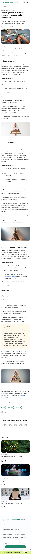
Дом (4, 407)
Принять (15, 546)
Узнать (25, 552)
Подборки (18, 407)
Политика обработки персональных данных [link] (14, 534)
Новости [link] (5, 527)
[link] (11, 2)
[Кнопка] (24, 2)
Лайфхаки (10, 407)
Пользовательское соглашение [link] (11, 529)
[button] (3, 2)
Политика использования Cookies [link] (12, 532)
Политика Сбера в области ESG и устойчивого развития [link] (15, 538)
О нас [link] (4, 524)
